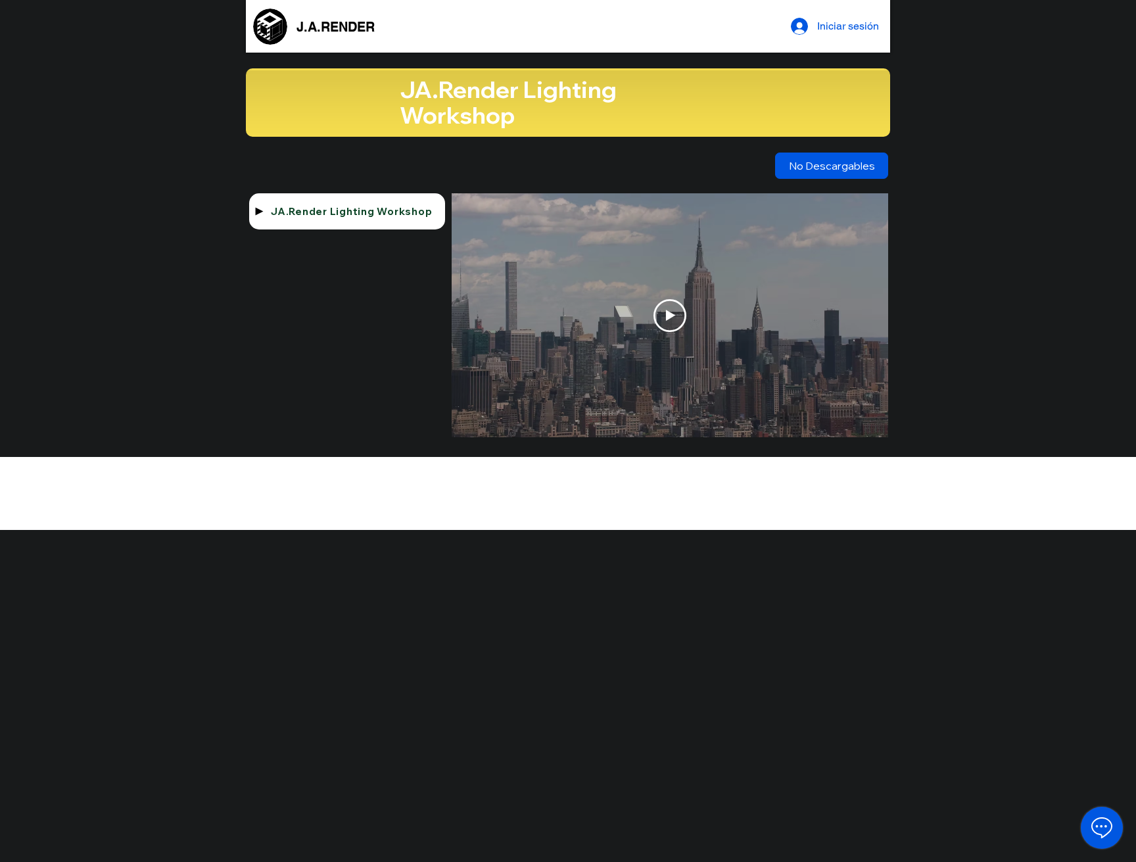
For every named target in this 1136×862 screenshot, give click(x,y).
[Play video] (669, 315)
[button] (831, 166)
